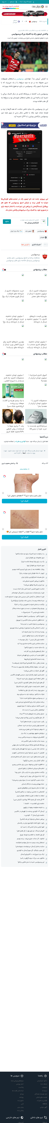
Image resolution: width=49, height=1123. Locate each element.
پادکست (21, 1087)
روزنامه (21, 1097)
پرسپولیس (20, 79)
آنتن (22, 1104)
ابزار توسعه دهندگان (41, 1094)
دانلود (7, 221)
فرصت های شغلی (41, 1097)
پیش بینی (20, 1107)
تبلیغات (44, 1087)
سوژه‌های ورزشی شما (17, 1081)
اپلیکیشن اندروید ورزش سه (11, 6)
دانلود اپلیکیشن (42, 1081)
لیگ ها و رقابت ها (17, 1091)
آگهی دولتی (43, 1107)
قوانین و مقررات (20, 441)
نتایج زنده (20, 1100)
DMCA (45, 1104)
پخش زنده (20, 1110)
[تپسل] (2, 123)
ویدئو (21, 1094)
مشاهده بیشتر (23, 469)
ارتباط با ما (44, 1084)
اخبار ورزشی (19, 1084)
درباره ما (44, 1091)
